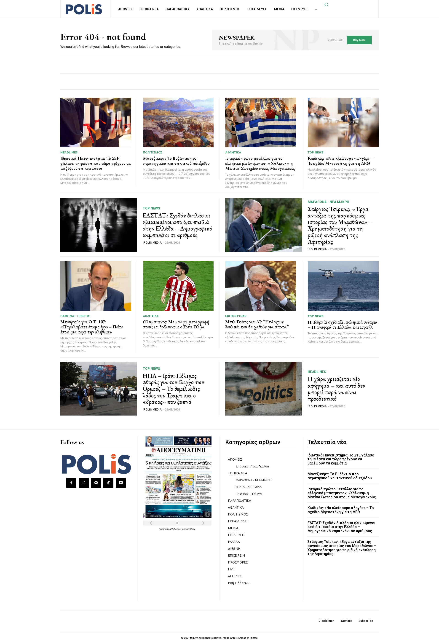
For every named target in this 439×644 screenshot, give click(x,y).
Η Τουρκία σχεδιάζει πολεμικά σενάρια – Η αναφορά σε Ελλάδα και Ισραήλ (342, 324)
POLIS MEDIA (152, 242)
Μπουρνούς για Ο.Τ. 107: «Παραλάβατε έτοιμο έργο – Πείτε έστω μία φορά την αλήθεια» (91, 327)
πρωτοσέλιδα (169, 529)
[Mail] (96, 483)
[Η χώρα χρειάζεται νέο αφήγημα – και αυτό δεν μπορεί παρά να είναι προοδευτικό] (263, 389)
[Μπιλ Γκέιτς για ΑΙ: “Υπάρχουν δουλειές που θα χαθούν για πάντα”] (260, 286)
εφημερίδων (188, 529)
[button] (326, 4)
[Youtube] (121, 483)
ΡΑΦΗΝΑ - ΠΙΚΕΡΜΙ (75, 315)
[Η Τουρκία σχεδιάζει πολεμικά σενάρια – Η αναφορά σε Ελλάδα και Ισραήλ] (343, 286)
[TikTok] (108, 483)
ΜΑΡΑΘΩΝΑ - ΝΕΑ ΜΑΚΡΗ (328, 202)
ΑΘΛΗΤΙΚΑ (233, 152)
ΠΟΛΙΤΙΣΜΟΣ (152, 152)
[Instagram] (84, 483)
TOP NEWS (316, 152)
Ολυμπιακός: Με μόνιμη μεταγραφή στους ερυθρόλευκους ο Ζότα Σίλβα (176, 324)
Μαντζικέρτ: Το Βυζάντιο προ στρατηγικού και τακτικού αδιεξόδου (176, 160)
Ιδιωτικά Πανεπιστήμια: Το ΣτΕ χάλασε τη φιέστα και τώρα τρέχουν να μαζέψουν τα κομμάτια (95, 163)
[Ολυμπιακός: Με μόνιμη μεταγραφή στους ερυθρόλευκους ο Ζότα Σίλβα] (178, 286)
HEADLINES (69, 152)
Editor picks (235, 315)
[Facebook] (71, 483)
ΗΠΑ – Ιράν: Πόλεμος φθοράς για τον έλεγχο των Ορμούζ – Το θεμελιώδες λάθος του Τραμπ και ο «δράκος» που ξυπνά (173, 389)
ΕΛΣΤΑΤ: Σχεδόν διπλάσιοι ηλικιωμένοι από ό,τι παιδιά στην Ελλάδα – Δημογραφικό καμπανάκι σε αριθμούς (177, 225)
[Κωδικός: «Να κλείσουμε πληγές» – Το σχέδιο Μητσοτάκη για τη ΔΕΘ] (343, 122)
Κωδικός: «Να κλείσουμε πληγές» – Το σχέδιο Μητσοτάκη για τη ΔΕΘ (341, 160)
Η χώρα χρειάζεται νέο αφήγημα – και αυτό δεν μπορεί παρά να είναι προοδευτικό (336, 388)
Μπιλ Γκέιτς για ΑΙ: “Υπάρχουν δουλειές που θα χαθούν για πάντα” (257, 324)
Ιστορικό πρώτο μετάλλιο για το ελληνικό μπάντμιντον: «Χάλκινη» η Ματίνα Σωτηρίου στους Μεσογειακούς (260, 163)
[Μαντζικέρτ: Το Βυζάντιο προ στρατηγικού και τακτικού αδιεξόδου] (178, 122)
